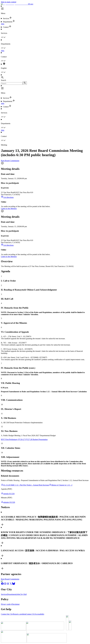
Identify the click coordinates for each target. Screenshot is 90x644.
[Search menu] (45, 76)
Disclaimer (16, 604)
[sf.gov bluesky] (13, 584)
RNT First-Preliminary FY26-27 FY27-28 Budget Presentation (24, 439)
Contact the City (7, 614)
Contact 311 (30, 614)
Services (4, 594)
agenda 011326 (9, 494)
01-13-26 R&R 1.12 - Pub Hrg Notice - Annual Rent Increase (26, 485)
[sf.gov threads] (8, 584)
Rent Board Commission (10, 161)
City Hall (23, 594)
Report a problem (19, 614)
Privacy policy (6, 604)
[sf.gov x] (10, 584)
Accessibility (39, 614)
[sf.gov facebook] (2, 584)
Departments (12, 594)
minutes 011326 (9, 502)
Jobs (2, 24)
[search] (25, 83)
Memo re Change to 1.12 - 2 (61, 485)
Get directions (8, 197)
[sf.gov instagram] (5, 584)
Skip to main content (8, 2)
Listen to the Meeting (9, 209)
